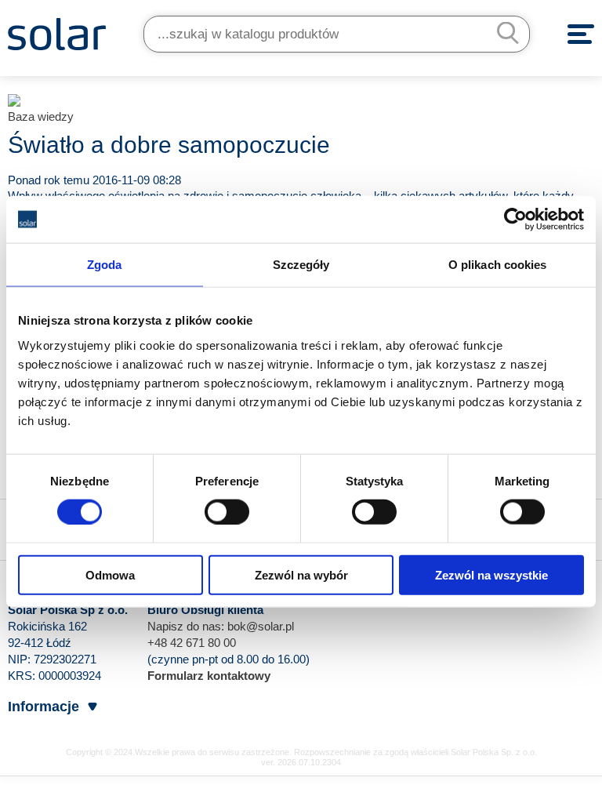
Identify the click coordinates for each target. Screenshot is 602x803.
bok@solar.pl (260, 626)
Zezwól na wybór (301, 574)
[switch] (227, 511)
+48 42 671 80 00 (191, 642)
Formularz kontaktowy (208, 675)
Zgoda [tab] (104, 264)
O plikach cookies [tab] (497, 264)
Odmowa (110, 574)
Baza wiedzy (41, 116)
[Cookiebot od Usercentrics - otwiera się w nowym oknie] (515, 219)
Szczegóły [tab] (301, 264)
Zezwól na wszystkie (491, 574)
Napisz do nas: (187, 626)
